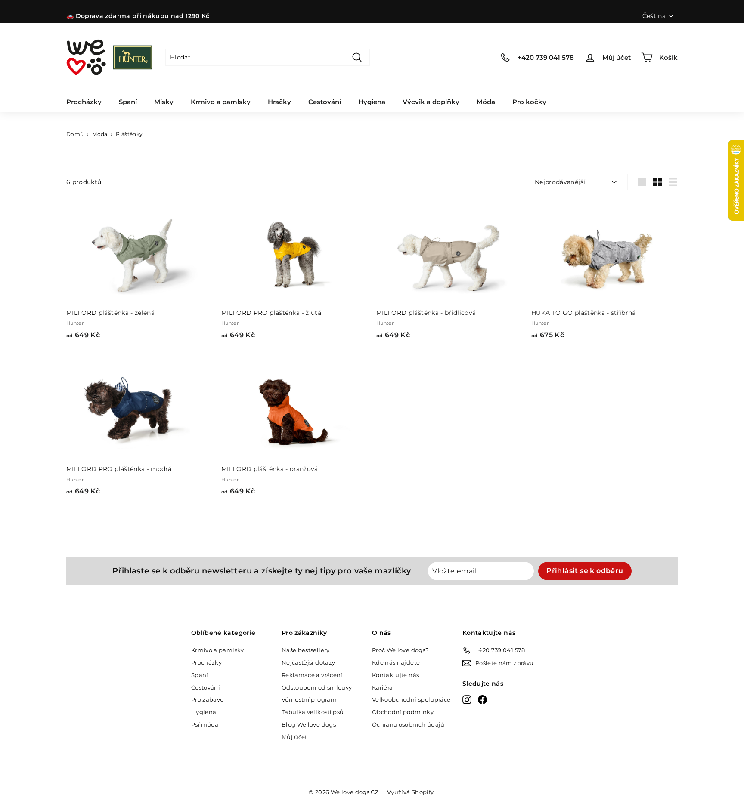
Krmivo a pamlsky (221, 102)
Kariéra (382, 687)
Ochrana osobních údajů (408, 724)
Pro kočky (529, 102)
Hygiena (371, 102)
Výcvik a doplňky (431, 102)
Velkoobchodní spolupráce (411, 699)
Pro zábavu (207, 699)
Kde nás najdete (396, 662)
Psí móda (205, 724)
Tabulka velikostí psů (313, 711)
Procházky (84, 102)
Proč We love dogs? (400, 650)
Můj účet (294, 736)
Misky (164, 102)
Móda (486, 102)
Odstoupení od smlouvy (317, 687)
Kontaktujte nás (395, 674)
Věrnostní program (309, 699)
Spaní (128, 102)
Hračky (279, 102)
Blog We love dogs (309, 724)
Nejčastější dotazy (308, 662)
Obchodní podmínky (403, 711)
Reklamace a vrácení (312, 674)
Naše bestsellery (306, 650)
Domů (75, 134)
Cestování (324, 102)
